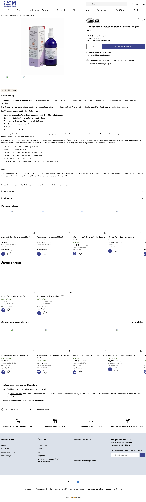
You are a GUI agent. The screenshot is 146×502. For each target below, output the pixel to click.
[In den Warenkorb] (3, 254)
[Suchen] (89, 4)
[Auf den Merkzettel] (143, 20)
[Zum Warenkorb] (143, 4)
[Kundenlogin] (137, 4)
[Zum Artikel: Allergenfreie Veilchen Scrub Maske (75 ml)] (90, 340)
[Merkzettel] (131, 4)
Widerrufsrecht (61, 489)
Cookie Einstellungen (114, 489)
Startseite (4, 15)
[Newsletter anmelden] (142, 455)
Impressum (28, 489)
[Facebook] (78, 482)
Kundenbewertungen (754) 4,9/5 (48, 460)
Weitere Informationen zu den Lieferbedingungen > (23, 400)
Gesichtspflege (21, 15)
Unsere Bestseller (45, 445)
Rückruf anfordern (42, 410)
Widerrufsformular (77, 489)
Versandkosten (105, 41)
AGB (50, 489)
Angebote (42, 456)
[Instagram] (68, 482)
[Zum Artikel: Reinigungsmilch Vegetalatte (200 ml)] (54, 281)
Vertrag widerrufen (95, 489)
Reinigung (30, 15)
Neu (39, 452)
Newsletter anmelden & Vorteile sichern (126, 451)
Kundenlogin (6, 456)
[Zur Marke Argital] (93, 20)
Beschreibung (7, 95)
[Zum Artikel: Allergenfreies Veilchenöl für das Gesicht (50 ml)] (90, 222)
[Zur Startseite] (10, 4)
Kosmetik (12, 15)
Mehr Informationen (14, 410)
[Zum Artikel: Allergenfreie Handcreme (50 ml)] (54, 222)
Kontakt (4, 445)
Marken (41, 449)
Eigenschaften (7, 191)
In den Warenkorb (123, 46)
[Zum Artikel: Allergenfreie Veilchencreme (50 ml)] (18, 222)
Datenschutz (40, 489)
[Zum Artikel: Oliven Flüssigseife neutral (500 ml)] (18, 281)
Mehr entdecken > (138, 322)
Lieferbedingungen (8, 452)
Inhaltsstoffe (7, 198)
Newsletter (5, 449)
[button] (139, 20)
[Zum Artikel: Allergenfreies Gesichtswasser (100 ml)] (125, 222)
